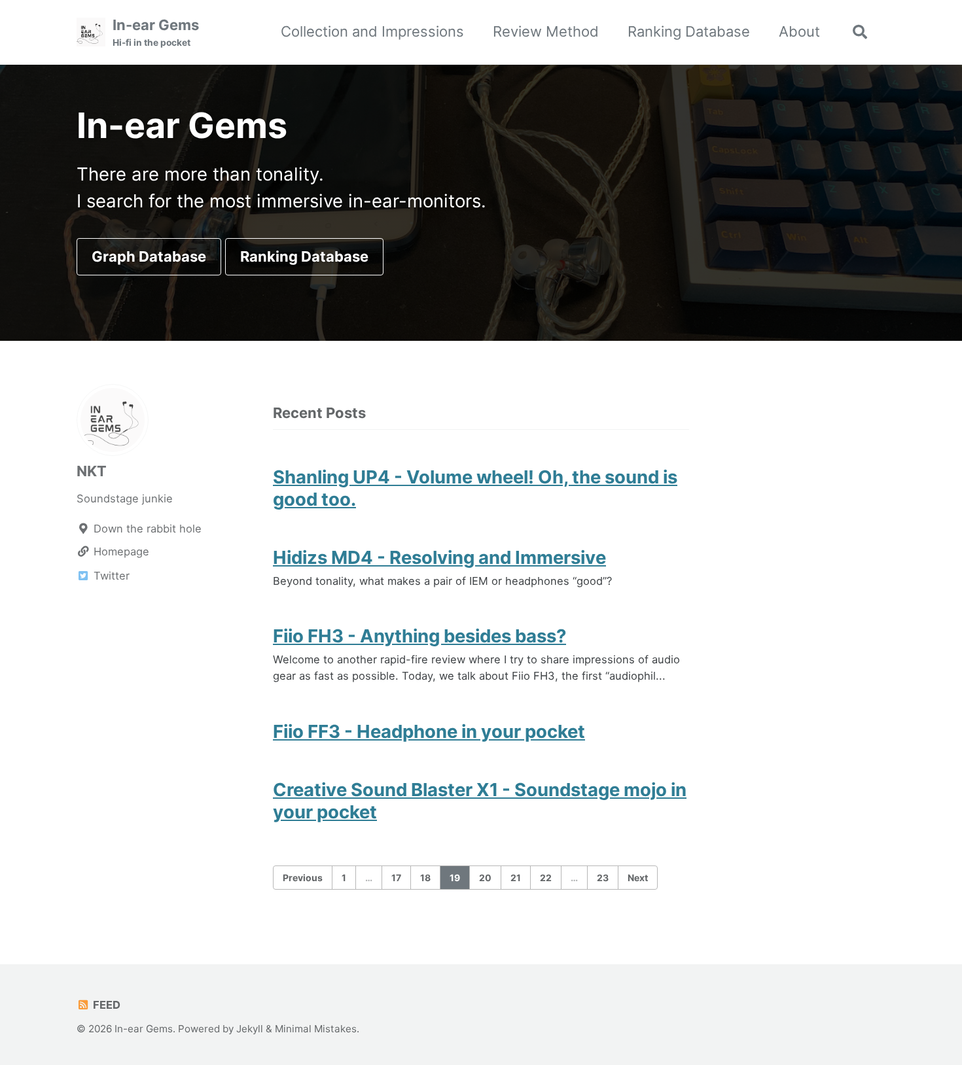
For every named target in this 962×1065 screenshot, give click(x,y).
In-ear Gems (156, 32)
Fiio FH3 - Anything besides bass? (419, 636)
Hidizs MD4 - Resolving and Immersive (439, 557)
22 (546, 877)
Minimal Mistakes (316, 1028)
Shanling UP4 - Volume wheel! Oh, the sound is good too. (475, 488)
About (799, 31)
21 (515, 877)
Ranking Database (689, 31)
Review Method (546, 31)
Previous (303, 877)
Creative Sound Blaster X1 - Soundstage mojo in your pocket (479, 800)
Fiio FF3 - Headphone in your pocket (429, 731)
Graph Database (149, 256)
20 (485, 877)
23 (603, 877)
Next (638, 877)
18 (425, 877)
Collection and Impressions (372, 31)
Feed (105, 1004)
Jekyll (249, 1028)
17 (396, 877)
